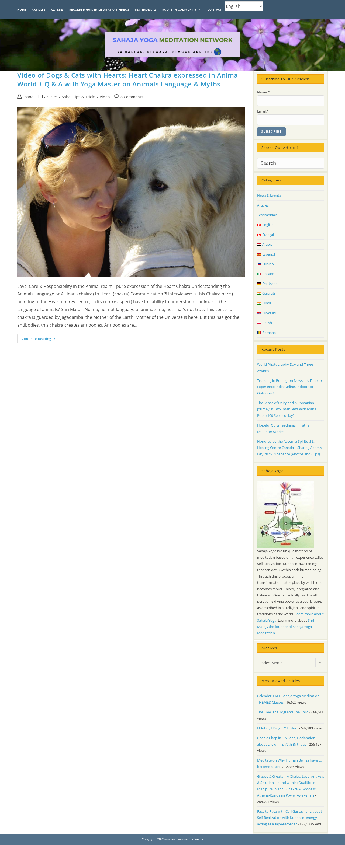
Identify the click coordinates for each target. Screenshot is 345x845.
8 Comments (131, 96)
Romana (268, 332)
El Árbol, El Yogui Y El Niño (277, 728)
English (267, 224)
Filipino (267, 263)
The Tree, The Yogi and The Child (283, 712)
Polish (266, 322)
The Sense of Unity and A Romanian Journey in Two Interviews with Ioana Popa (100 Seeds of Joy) (286, 409)
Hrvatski (268, 312)
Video (105, 96)
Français (268, 234)
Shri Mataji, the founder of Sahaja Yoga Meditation (285, 627)
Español (268, 254)
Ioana (28, 96)
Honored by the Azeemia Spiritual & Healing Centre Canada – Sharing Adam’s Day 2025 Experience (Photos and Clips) (289, 447)
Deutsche (269, 283)
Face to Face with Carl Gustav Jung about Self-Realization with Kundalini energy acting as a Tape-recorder (289, 817)
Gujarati (268, 293)
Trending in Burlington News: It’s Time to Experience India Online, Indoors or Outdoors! (289, 387)
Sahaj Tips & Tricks (79, 96)
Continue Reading (41, 339)
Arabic (266, 244)
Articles (51, 96)
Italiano (267, 273)
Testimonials (267, 214)
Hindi (266, 303)
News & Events (269, 195)
